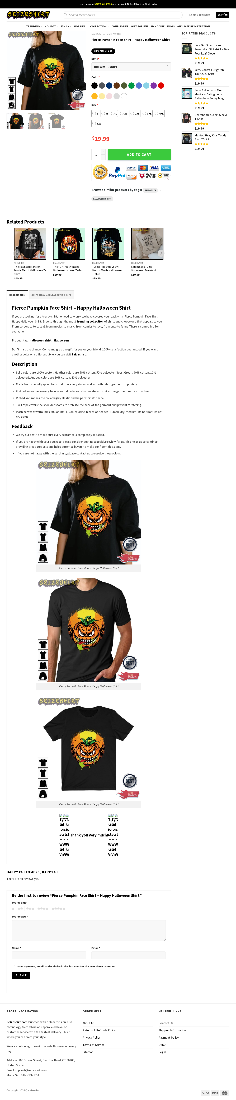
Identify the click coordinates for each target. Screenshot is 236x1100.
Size (94, 105)
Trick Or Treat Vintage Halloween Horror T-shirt (68, 268)
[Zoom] (11, 105)
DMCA (162, 1045)
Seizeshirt (79, 354)
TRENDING (33, 26)
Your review (20, 916)
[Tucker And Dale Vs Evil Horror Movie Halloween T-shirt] (108, 243)
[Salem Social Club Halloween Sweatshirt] (147, 243)
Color (95, 77)
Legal (162, 1052)
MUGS (171, 26)
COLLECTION (98, 26)
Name (16, 948)
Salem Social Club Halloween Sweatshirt (144, 268)
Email (95, 948)
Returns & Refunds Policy (99, 1030)
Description (17, 294)
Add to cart (139, 154)
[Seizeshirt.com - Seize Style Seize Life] (28, 15)
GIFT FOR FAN (139, 26)
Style (95, 59)
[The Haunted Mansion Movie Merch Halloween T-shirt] (30, 243)
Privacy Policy (91, 1037)
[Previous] (12, 70)
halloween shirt (102, 199)
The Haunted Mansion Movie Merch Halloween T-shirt (30, 270)
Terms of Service (93, 1045)
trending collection (90, 321)
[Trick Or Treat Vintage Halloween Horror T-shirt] (69, 243)
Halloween (114, 34)
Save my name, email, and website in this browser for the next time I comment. (66, 966)
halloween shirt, (41, 340)
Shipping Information (172, 1030)
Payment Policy (169, 1037)
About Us (89, 1023)
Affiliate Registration (193, 26)
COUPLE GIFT (120, 26)
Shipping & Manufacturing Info (51, 294)
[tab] (17, 294)
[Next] (80, 70)
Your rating (19, 902)
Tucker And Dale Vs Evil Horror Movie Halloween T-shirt (107, 270)
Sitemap (88, 1052)
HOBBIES (80, 26)
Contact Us (166, 1023)
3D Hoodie (158, 26)
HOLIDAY (50, 26)
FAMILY (64, 26)
